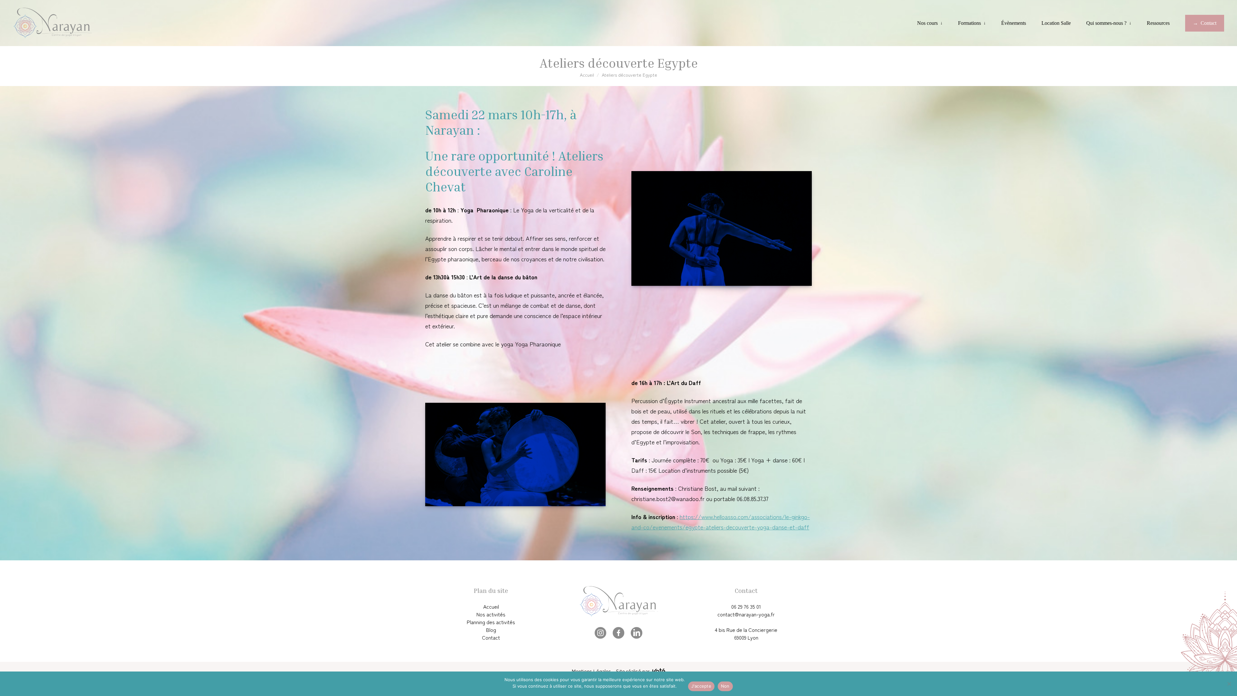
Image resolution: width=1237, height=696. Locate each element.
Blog (491, 629)
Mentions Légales (591, 671)
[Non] (1229, 684)
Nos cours (927, 23)
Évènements (1013, 23)
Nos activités (490, 614)
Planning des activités (491, 622)
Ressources (1158, 23)
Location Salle (1056, 23)
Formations (969, 23)
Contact (1208, 23)
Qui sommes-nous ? (1106, 23)
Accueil (587, 75)
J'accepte (701, 686)
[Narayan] (52, 23)
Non (725, 686)
